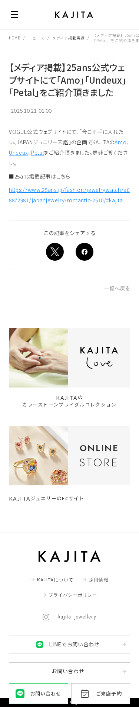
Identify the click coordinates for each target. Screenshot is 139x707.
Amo (120, 142)
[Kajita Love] (69, 358)
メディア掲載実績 (68, 38)
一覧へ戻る (117, 288)
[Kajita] (74, 15)
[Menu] (14, 14)
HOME (14, 38)
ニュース (36, 38)
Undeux (18, 152)
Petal (37, 152)
